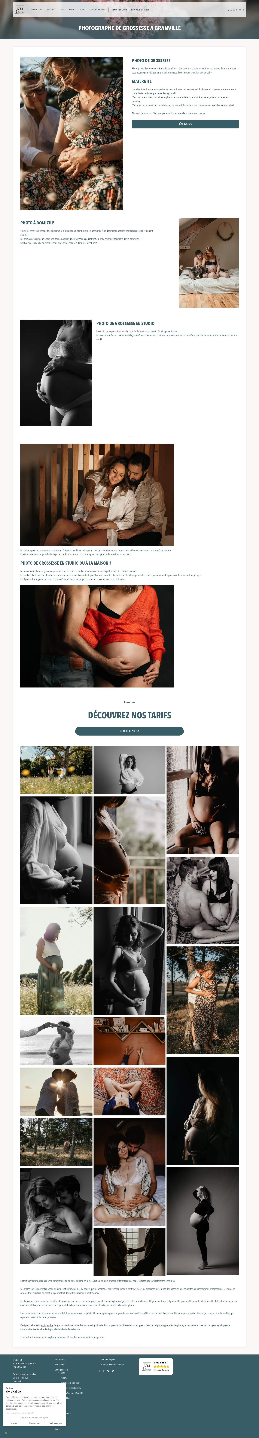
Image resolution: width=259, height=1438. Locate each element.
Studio (64, 1372)
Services (50, 9)
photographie (46, 1325)
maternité (139, 89)
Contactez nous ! (129, 731)
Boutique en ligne (140, 9)
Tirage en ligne (119, 9)
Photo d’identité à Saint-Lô (72, 1393)
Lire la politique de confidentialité (19, 1413)
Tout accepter (55, 1423)
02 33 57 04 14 (237, 9)
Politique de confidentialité (112, 1364)
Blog (71, 9)
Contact (81, 9)
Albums (64, 1377)
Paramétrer (34, 1423)
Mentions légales (108, 1359)
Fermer (13, 1423)
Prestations (36, 9)
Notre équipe (60, 1359)
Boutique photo (61, 1369)
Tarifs (62, 9)
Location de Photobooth (71, 1388)
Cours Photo (66, 1398)
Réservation (185, 124)
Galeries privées (97, 9)
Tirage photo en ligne (70, 1383)
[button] (156, 1366)
